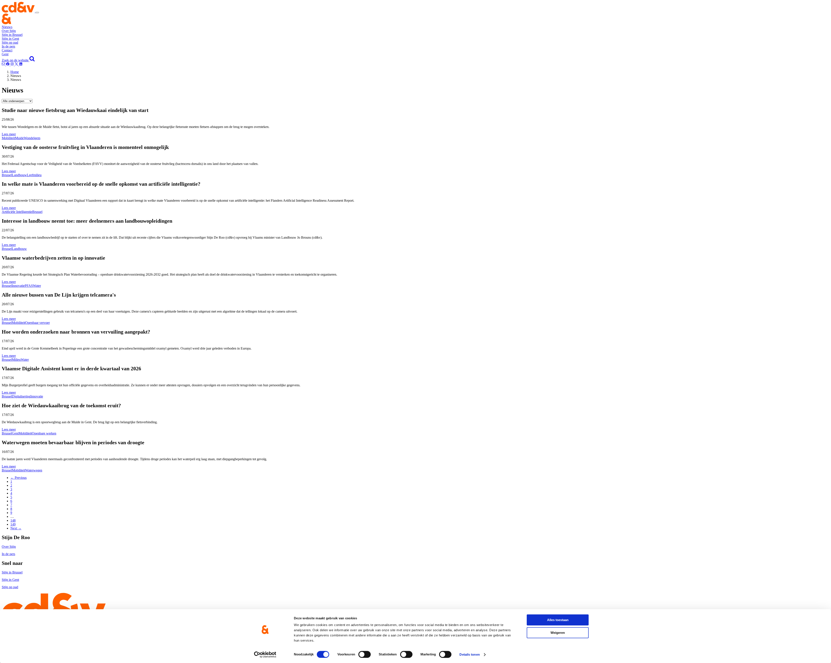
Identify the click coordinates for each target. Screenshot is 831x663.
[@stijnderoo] (21, 64)
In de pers (8, 46)
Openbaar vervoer (37, 322)
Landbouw (19, 175)
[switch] (364, 654)
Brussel (7, 175)
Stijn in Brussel (12, 35)
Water (37, 286)
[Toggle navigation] (37, 12)
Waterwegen (33, 470)
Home (14, 72)
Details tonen (469, 654)
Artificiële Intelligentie (17, 212)
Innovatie (18, 286)
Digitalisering (21, 396)
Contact (7, 50)
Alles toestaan (557, 620)
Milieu (16, 359)
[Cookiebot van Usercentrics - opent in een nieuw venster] (265, 654)
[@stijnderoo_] (12, 64)
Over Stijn (9, 31)
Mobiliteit (8, 138)
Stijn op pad (10, 42)
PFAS (29, 286)
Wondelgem (32, 138)
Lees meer (9, 134)
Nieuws (7, 27)
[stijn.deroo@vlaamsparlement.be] (4, 64)
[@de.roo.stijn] (8, 64)
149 (13, 524)
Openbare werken (44, 433)
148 (13, 520)
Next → (15, 528)
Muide (19, 138)
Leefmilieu (34, 175)
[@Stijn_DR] (17, 64)
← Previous (18, 477)
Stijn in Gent (10, 38)
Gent (5, 54)
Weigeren (558, 632)
